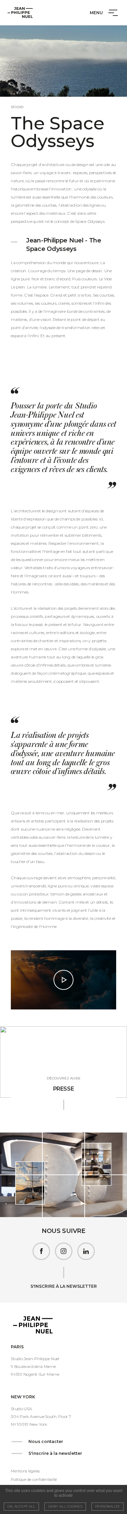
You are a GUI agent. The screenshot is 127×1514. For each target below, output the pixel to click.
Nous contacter (45, 1441)
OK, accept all (21, 1506)
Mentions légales (25, 1471)
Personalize (107, 1506)
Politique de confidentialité (34, 1479)
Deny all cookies (65, 1506)
